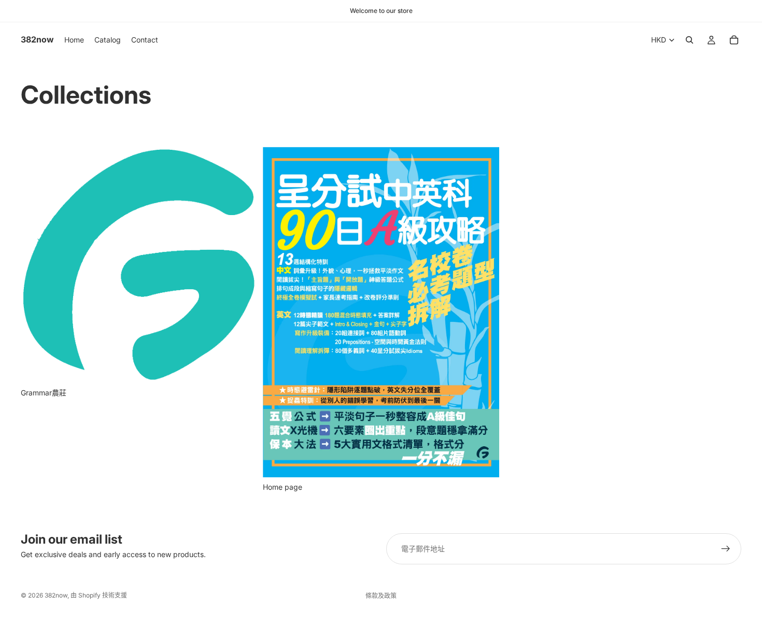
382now (56, 595)
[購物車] (734, 40)
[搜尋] (689, 40)
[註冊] (726, 549)
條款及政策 (381, 596)
